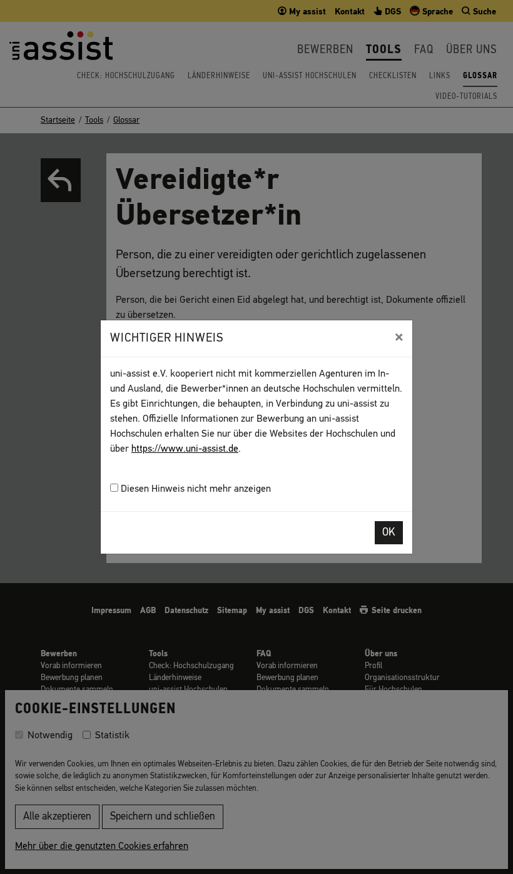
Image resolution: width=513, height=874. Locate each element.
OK (388, 532)
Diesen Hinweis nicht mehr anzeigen (194, 489)
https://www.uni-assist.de (184, 449)
